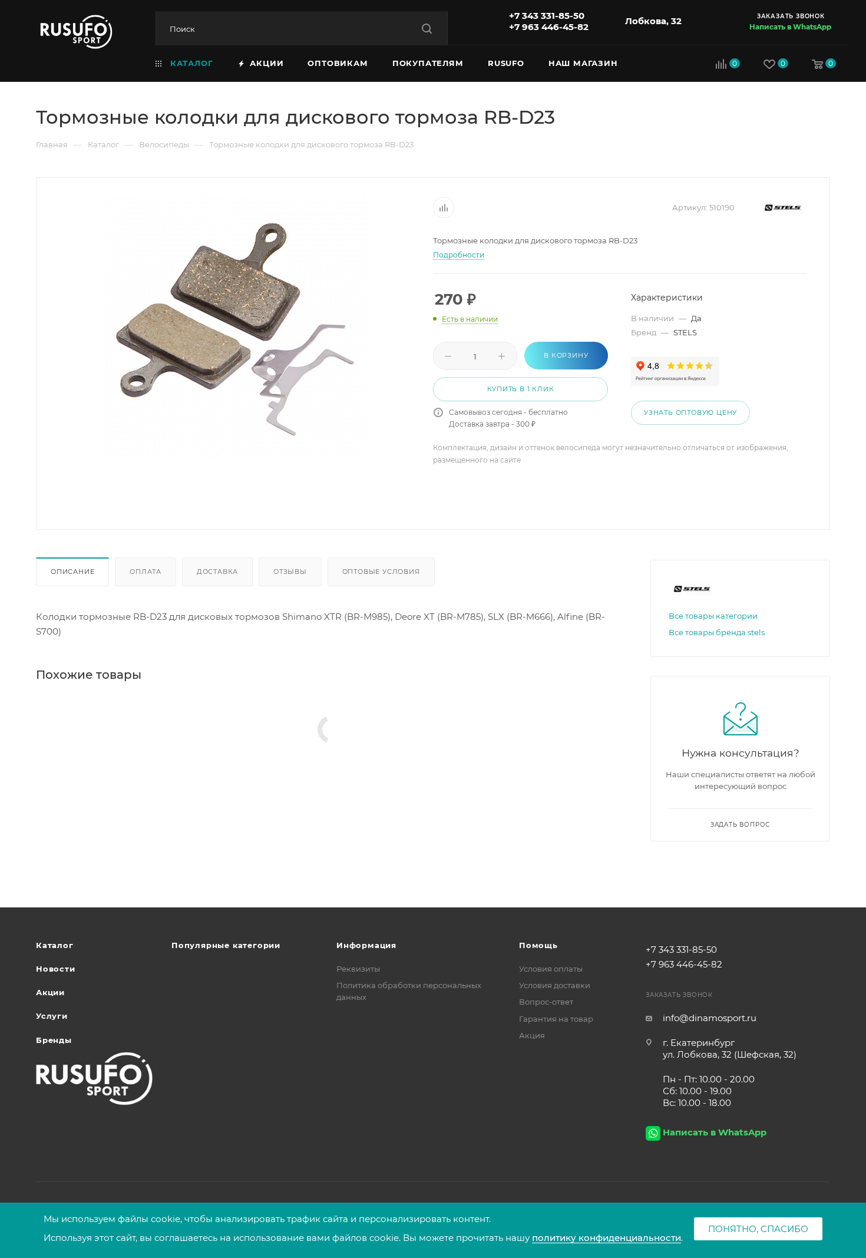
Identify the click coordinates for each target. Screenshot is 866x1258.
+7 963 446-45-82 (549, 26)
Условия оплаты (551, 968)
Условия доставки (554, 985)
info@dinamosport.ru (709, 1017)
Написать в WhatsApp (790, 26)
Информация (366, 945)
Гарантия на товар (556, 1018)
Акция (532, 1035)
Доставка (217, 571)
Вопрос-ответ (546, 1001)
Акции (50, 992)
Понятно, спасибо (758, 1228)
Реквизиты (358, 968)
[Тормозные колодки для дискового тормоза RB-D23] (235, 326)
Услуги (52, 1016)
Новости (55, 968)
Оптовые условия (381, 571)
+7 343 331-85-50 (546, 15)
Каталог (55, 945)
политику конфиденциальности (606, 1237)
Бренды (54, 1040)
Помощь (538, 945)
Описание (72, 571)
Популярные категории (225, 945)
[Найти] (426, 28)
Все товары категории (713, 615)
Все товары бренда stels (717, 632)
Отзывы (290, 571)
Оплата (145, 571)
